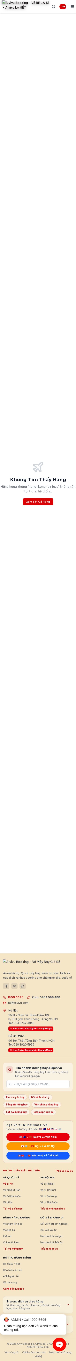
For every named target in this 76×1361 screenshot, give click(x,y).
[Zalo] (22, 986)
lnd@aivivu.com (18, 1003)
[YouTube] (14, 986)
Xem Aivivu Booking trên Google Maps (32, 1028)
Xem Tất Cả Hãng (38, 502)
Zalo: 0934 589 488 (46, 997)
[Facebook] (6, 986)
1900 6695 (64, 6)
